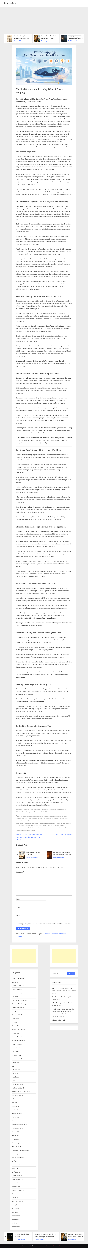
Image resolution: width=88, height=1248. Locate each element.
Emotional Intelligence (19, 1000)
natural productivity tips (35, 825)
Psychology (15, 1143)
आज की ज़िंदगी (15, 1208)
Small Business (17, 1176)
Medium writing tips (18, 1088)
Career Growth (17, 989)
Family (14, 1011)
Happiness (15, 1033)
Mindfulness (16, 1099)
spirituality (15, 1183)
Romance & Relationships (20, 1150)
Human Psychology (18, 1040)
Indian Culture (17, 1044)
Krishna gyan (20, 41)
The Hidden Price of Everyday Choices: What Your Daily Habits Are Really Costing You (77, 1235)
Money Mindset (17, 1113)
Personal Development (19, 1124)
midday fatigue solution (63, 823)
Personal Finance (17, 1128)
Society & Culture (17, 1179)
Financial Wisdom (69, 39)
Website (18, 915)
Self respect (16, 1165)
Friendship (15, 1018)
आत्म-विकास (15, 1212)
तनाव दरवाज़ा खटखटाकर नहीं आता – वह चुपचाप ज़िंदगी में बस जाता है (51, 37)
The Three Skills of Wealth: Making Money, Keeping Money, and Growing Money (64, 990)
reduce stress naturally (22, 828)
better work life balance (46, 816)
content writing (17, 993)
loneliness (15, 1077)
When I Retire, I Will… (59, 1020)
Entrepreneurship (18, 1007)
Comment (20, 872)
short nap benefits (35, 828)
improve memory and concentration (55, 821)
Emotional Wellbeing (19, 1004)
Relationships (16, 1146)
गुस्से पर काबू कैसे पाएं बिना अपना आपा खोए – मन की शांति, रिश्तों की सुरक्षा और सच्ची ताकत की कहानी (20, 1235)
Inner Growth (16, 1048)
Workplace (15, 1205)
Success (36, 812)
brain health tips (20, 818)
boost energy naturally (60, 816)
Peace (14, 1121)
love (13, 1081)
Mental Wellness (17, 1095)
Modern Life (45, 809)
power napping (46, 825)
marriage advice (17, 1084)
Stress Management (27, 812)
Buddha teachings (48, 41)
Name (18, 899)
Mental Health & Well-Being (21, 1091)
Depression (56, 857)
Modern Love (16, 1110)
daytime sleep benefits (32, 818)
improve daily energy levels (24, 821)
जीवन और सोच (15, 1219)
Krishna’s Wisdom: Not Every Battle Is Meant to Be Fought (23, 37)
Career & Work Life (23, 809)
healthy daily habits (62, 818)
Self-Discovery (16, 1172)
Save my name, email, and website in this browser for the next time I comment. (45, 924)
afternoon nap (22, 816)
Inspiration (15, 1051)
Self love (15, 1161)
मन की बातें (14, 1223)
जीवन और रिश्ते (16, 1216)
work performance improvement (25, 830)
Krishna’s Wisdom (18, 1059)
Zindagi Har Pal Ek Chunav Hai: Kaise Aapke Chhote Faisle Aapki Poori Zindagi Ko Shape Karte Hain (34, 853)
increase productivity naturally (36, 823)
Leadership (16, 1062)
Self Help (15, 1154)
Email (18, 907)
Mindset (14, 1102)
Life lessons (16, 1070)
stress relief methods (60, 828)
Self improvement (18, 1157)
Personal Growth (54, 809)
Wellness (15, 1197)
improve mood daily (21, 823)
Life (13, 1066)
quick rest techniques (57, 825)
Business (15, 982)
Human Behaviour (18, 1037)
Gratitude (15, 1022)
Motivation (15, 1117)
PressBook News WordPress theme (56, 1246)
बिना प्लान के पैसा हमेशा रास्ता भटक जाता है (73, 37)
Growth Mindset (17, 1026)
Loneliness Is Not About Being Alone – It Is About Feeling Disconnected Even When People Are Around (62, 853)
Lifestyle (15, 1073)
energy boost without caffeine (48, 818)
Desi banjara (10, 3)
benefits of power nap (33, 816)
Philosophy (15, 1135)
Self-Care (18, 812)
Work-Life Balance (44, 812)
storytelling (16, 1187)
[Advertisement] (44, 19)
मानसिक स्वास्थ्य (16, 1227)
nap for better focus (21, 825)
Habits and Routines (35, 809)
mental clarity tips (51, 823)
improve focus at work (38, 821)
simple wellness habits (47, 828)
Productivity (62, 809)
